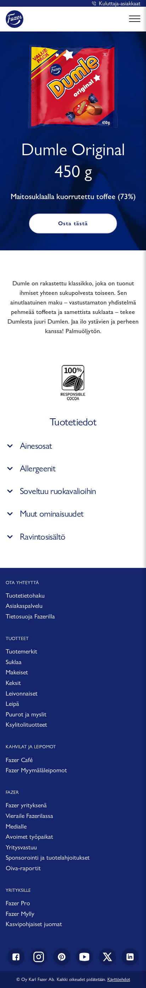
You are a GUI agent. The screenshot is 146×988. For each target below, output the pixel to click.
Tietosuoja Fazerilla (30, 616)
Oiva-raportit (23, 868)
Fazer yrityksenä (26, 805)
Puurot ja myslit (26, 714)
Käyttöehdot (118, 979)
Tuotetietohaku (25, 595)
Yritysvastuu (21, 847)
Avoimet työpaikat (29, 836)
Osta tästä (73, 223)
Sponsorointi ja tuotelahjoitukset (48, 857)
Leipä (12, 703)
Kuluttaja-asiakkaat (119, 3)
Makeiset (17, 672)
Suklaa (14, 662)
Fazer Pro (18, 903)
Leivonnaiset (22, 693)
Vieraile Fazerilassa (29, 815)
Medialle (16, 826)
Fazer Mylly (20, 913)
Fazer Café (19, 759)
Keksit (13, 682)
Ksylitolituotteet (26, 724)
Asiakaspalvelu (24, 605)
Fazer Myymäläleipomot (36, 770)
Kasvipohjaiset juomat (34, 924)
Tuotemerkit (21, 651)
